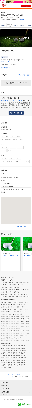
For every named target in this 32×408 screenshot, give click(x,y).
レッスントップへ (26, 6)
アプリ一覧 (3, 399)
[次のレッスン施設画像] (30, 254)
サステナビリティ (20, 399)
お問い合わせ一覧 (11, 399)
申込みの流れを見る (23, 75)
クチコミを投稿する (16, 113)
